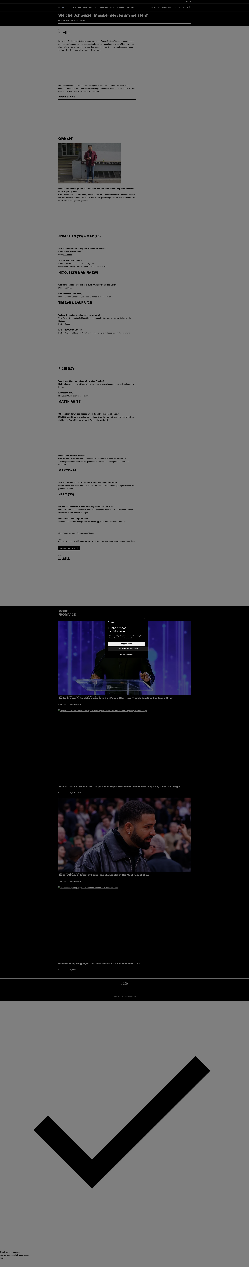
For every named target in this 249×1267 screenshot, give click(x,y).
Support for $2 (126, 643)
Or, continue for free (126, 654)
